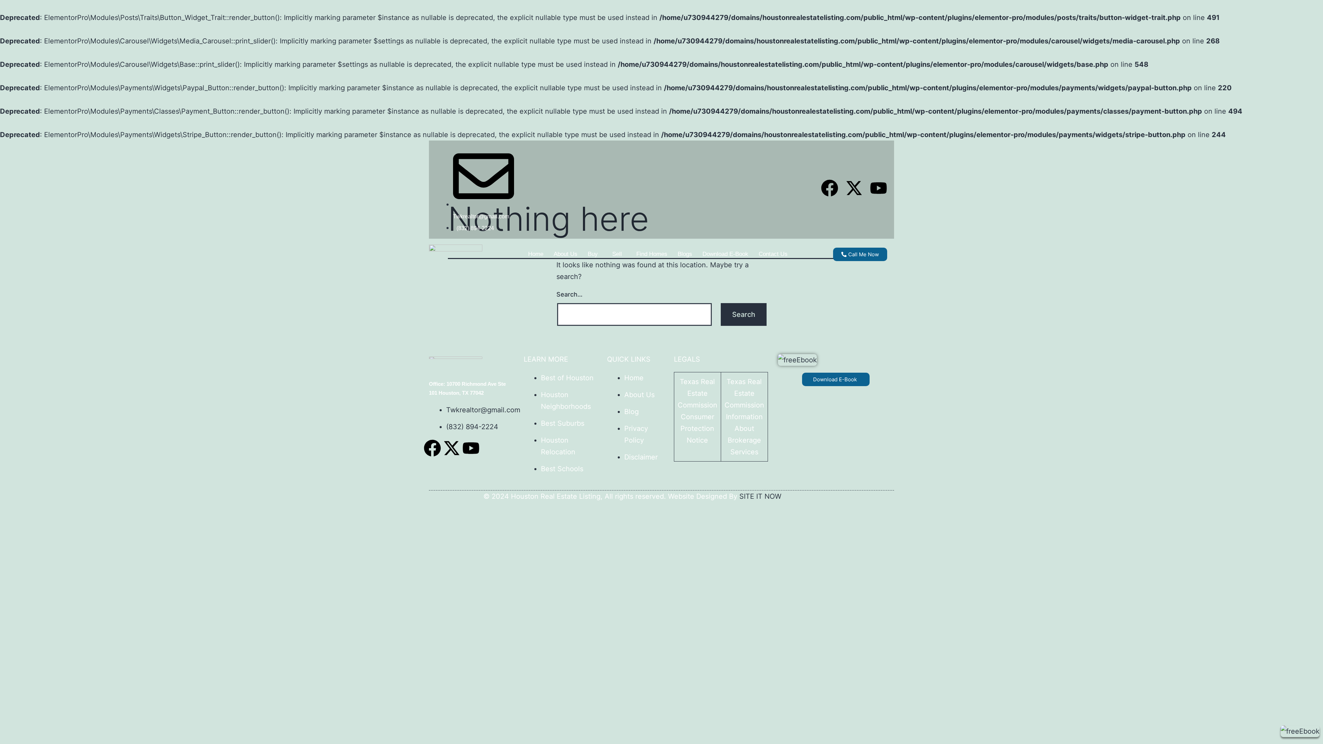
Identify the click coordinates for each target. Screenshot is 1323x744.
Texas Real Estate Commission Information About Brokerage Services (744, 417)
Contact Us (773, 254)
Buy (593, 254)
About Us (565, 254)
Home (535, 254)
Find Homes (651, 254)
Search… (569, 294)
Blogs (685, 254)
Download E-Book (725, 254)
